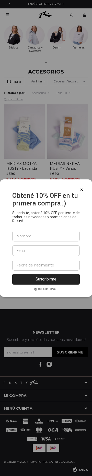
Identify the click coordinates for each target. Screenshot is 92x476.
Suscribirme (46, 279)
